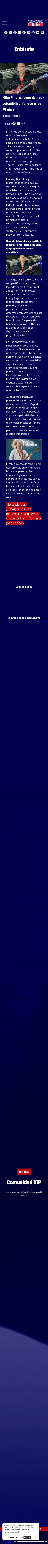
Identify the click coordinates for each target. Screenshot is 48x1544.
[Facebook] (5, 32)
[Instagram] (14, 32)
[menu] (4, 24)
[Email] (37, 32)
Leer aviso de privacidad (13, 1537)
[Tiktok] (24, 32)
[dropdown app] (33, 32)
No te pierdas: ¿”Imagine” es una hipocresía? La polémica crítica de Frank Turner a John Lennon (23, 513)
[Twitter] (10, 32)
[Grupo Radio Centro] (28, 32)
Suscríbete (24, 1172)
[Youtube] (19, 32)
